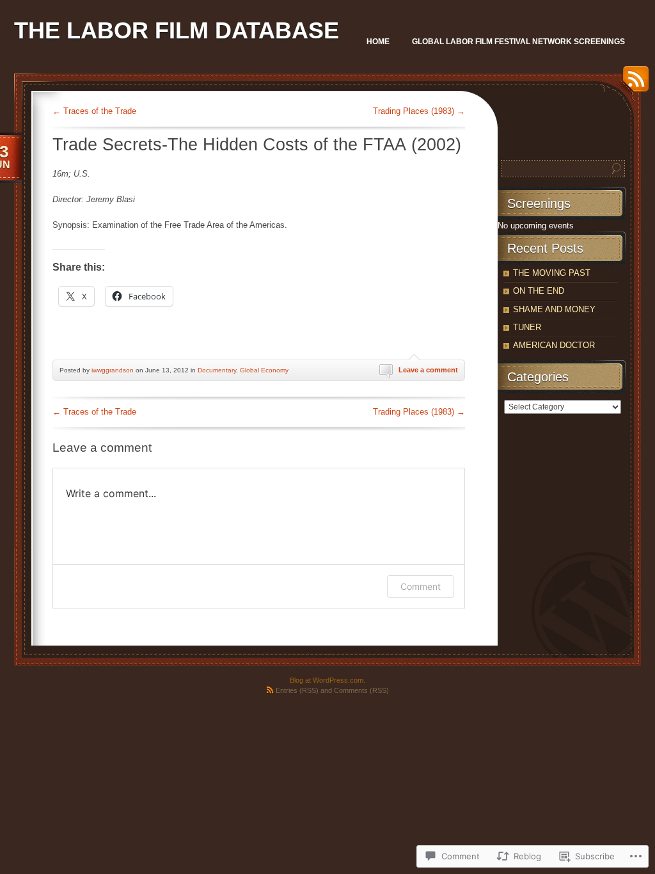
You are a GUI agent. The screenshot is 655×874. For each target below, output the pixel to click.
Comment (420, 586)
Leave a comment (428, 370)
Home (378, 41)
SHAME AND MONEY (554, 309)
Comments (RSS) (361, 690)
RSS (633, 83)
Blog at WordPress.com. (327, 680)
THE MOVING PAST (551, 273)
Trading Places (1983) (419, 111)
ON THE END (538, 291)
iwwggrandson (112, 370)
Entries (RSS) (297, 690)
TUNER (527, 327)
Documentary (217, 370)
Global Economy (264, 370)
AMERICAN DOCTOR (554, 345)
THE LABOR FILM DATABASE (176, 30)
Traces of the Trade (94, 111)
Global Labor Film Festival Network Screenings (518, 41)
